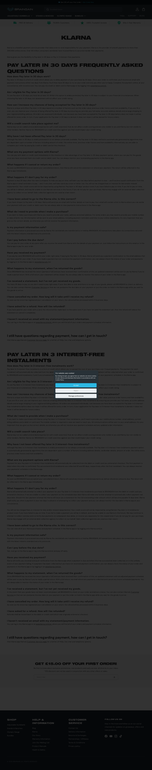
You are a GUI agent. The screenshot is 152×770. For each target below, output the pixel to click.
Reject (76, 391)
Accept (76, 385)
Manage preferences (76, 396)
